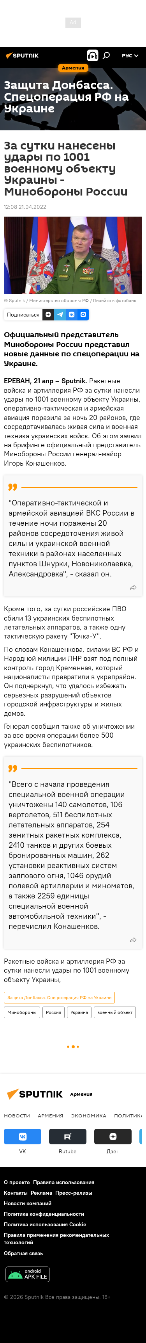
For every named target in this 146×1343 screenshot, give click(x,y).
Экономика (88, 1115)
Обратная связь (23, 1253)
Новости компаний (27, 1203)
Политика (129, 1115)
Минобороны (22, 1012)
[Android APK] (27, 1275)
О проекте (17, 1182)
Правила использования (63, 1182)
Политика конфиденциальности (44, 1213)
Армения (50, 1115)
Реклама (41, 1192)
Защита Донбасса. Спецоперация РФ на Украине (59, 997)
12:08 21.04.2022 (25, 206)
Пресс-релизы (73, 1192)
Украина (79, 1012)
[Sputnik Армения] (23, 58)
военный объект (114, 1012)
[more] (133, 587)
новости (17, 1115)
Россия (53, 1012)
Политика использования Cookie (45, 1224)
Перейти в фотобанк (114, 300)
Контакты (16, 1192)
